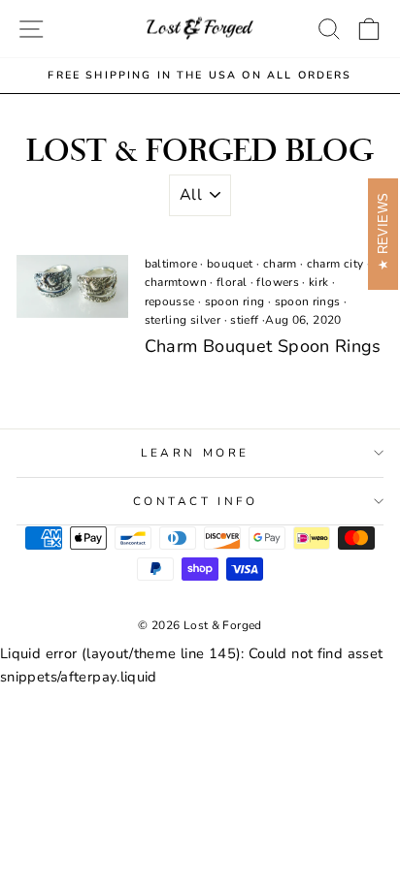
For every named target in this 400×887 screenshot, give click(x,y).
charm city (335, 263)
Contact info (195, 501)
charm (280, 263)
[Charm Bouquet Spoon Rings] (72, 286)
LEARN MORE (195, 452)
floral (232, 282)
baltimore (171, 263)
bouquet (230, 263)
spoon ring (235, 301)
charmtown (176, 282)
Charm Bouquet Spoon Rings (263, 346)
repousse (170, 301)
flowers (277, 282)
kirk (318, 282)
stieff (244, 320)
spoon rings (308, 301)
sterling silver (183, 320)
